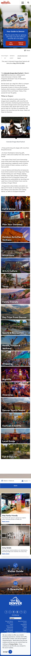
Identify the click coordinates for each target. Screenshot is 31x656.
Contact (25, 622)
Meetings (24, 626)
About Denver (10, 632)
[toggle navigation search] (28, 2)
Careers (25, 630)
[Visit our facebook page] (6, 612)
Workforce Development (21, 632)
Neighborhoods (9, 629)
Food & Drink (10, 627)
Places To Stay (10, 626)
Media (25, 627)
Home (2, 55)
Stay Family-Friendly (10, 515)
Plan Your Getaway (8, 630)
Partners (25, 629)
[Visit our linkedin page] (13, 612)
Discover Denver (9, 621)
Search (15, 485)
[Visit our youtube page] (17, 612)
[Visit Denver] (6, 2)
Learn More (5, 521)
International (24, 624)
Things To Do (10, 622)
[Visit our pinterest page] (21, 612)
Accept (5, 652)
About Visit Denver (22, 621)
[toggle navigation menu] (22, 2)
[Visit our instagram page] (10, 612)
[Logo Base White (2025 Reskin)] (15, 601)
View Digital (11, 43)
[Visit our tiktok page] (24, 612)
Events (11, 624)
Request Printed (21, 43)
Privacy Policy (13, 644)
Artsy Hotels (6, 548)
